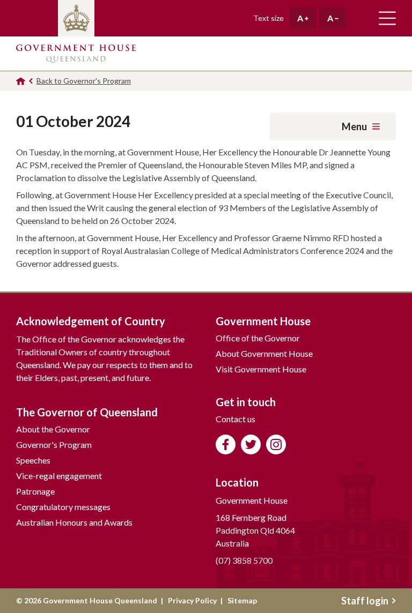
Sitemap (242, 600)
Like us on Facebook (226, 444)
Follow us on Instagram (276, 444)
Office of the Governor (258, 338)
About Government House (264, 353)
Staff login (364, 601)
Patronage (35, 491)
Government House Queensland (76, 53)
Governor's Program (54, 444)
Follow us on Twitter (251, 444)
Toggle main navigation (387, 18)
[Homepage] (20, 81)
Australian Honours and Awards (74, 522)
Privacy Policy (192, 600)
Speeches (33, 460)
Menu (354, 126)
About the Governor (53, 429)
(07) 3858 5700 (244, 560)
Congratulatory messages (63, 507)
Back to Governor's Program (83, 80)
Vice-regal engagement (59, 475)
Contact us (235, 419)
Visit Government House (261, 369)
